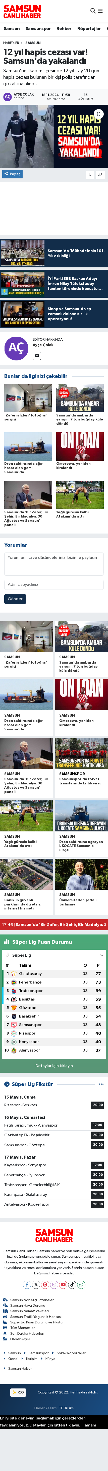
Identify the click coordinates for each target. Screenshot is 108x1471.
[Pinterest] (45, 1285)
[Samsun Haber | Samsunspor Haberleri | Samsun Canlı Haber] (22, 11)
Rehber (64, 29)
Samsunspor (38, 29)
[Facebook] (27, 1285)
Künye (50, 1359)
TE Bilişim (66, 1408)
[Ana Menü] (100, 11)
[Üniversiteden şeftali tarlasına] (81, 874)
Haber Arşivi (20, 1339)
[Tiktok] (72, 1285)
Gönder (15, 599)
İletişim (31, 1359)
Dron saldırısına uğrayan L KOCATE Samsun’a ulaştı (81, 846)
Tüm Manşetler (22, 1328)
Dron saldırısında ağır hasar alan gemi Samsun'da (23, 468)
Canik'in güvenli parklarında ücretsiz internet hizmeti (22, 904)
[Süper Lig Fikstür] (101, 1084)
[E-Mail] (37, 356)
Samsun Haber (20, 1368)
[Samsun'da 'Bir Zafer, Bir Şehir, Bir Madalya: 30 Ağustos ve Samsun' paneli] (28, 495)
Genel (13, 1359)
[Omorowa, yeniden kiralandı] (80, 446)
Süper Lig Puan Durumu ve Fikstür (37, 1322)
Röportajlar (89, 29)
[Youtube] (63, 1285)
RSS (20, 1392)
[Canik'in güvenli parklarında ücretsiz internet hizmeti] (26, 874)
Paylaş (15, 174)
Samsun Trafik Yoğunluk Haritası (36, 1317)
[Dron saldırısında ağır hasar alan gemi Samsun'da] (28, 446)
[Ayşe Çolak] (16, 348)
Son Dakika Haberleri (27, 1333)
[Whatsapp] (81, 1285)
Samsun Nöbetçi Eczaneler (32, 1300)
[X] (36, 1285)
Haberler (11, 43)
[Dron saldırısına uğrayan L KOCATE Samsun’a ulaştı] (81, 815)
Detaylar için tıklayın (54, 1066)
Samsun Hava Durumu (27, 1305)
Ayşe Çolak (43, 345)
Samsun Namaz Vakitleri (29, 1311)
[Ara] (93, 11)
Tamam (89, 1425)
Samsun (12, 29)
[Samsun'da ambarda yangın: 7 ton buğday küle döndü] (80, 398)
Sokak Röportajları (71, 1353)
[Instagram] (54, 1285)
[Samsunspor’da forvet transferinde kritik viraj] (81, 753)
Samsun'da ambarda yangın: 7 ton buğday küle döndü (79, 420)
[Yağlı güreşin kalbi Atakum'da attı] (80, 495)
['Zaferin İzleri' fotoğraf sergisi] (28, 398)
